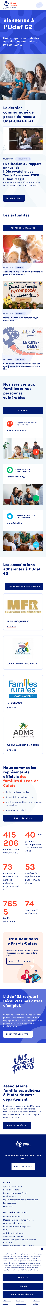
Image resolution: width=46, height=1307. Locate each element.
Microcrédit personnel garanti (17, 1226)
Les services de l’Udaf (15, 1212)
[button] (42, 1249)
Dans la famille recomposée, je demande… (20, 319)
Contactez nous (23, 1166)
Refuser (23, 1286)
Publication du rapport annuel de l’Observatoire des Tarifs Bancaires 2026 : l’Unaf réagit (22, 171)
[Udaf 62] (10, 5)
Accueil (7, 1182)
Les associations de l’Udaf (15, 1193)
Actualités (8, 1206)
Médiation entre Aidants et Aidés (18, 1220)
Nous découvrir (23, 818)
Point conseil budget (16, 476)
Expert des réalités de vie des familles (20, 1199)
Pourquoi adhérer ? (17, 1125)
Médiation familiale (16, 430)
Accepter (23, 1278)
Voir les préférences (23, 1294)
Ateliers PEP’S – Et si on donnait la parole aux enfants (23, 273)
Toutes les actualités (23, 228)
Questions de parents (13, 1236)
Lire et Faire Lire (14, 523)
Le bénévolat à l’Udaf (12, 1196)
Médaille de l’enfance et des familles (19, 1246)
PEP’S (5, 1230)
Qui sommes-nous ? (12, 1186)
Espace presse (14, 198)
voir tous (23, 410)
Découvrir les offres (18, 1034)
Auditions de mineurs (13, 1233)
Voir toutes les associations (24, 586)
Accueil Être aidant (20, 961)
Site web (11, 626)
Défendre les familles (12, 1190)
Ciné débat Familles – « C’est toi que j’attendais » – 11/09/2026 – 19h (21, 366)
